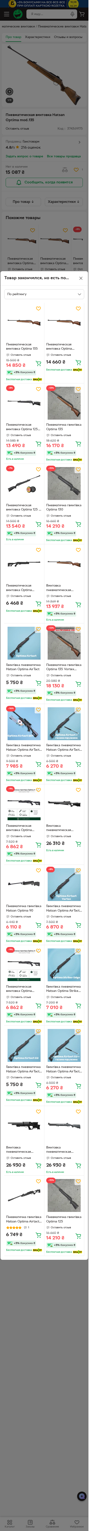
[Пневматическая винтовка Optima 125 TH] (24, 403)
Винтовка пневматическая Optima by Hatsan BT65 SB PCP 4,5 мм (64, 828)
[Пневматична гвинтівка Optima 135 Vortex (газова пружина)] (64, 643)
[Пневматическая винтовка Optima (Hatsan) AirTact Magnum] (24, 564)
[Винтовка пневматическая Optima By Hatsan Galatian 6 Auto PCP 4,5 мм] (64, 1126)
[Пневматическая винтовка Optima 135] (24, 323)
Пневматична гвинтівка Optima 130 (63, 507)
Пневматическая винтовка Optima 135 (22, 347)
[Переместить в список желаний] (38, 308)
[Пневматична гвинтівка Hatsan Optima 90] (24, 885)
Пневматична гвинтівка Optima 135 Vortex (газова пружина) (63, 668)
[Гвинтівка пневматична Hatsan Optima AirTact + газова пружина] (64, 724)
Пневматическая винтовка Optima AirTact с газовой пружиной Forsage (20, 989)
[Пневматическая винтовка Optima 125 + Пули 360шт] (24, 484)
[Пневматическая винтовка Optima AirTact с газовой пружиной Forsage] (24, 965)
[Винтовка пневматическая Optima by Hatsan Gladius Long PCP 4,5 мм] (24, 1126)
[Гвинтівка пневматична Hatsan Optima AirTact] (24, 643)
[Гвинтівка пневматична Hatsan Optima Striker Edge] (64, 965)
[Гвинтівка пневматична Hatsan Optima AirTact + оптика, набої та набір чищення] (24, 724)
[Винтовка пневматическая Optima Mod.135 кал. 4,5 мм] (64, 564)
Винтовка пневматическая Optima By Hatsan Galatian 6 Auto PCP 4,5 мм (64, 1150)
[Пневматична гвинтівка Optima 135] (64, 403)
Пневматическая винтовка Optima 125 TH (22, 427)
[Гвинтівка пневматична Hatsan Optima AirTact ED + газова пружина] (64, 1045)
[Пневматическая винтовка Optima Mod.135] (64, 323)
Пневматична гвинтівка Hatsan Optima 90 (23, 908)
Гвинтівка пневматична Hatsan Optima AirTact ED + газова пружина (63, 1070)
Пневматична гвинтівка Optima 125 (63, 1219)
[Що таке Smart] (37, 379)
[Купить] (38, 363)
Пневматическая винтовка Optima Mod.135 (59, 347)
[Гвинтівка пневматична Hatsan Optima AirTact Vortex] (64, 885)
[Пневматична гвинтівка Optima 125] (64, 1196)
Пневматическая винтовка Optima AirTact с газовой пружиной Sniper (19, 828)
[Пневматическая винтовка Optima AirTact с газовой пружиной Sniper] (24, 804)
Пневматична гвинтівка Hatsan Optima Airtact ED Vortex (23, 1220)
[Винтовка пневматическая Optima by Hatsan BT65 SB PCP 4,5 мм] (64, 804)
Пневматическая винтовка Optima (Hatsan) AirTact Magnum (19, 588)
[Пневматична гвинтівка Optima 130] (64, 484)
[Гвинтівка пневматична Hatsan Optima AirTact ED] (24, 1045)
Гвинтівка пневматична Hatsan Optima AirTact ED (23, 1070)
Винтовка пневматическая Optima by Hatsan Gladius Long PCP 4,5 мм (22, 1150)
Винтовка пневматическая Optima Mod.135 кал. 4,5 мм (62, 588)
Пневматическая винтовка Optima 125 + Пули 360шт (23, 508)
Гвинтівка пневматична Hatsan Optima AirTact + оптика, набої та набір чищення (23, 748)
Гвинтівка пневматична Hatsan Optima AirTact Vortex (63, 909)
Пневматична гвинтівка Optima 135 (63, 427)
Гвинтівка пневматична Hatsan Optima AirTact (23, 667)
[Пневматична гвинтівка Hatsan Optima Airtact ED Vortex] (24, 1196)
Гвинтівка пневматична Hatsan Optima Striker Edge (63, 989)
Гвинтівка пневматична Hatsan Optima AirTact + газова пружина (63, 748)
